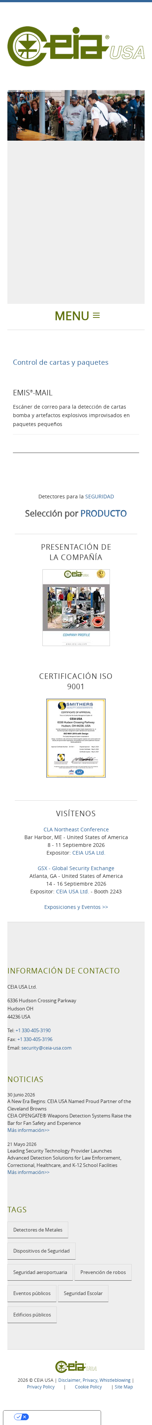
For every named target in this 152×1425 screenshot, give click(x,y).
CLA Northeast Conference (76, 829)
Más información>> (28, 1130)
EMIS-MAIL (32, 393)
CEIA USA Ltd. (89, 852)
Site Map (124, 1387)
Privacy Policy (41, 1387)
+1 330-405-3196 (34, 1039)
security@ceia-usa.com (46, 1047)
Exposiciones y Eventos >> (76, 906)
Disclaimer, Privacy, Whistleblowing (94, 1380)
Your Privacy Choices (59, 1417)
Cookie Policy (88, 1387)
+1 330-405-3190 (33, 1030)
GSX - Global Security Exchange (76, 868)
